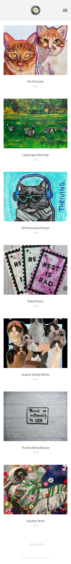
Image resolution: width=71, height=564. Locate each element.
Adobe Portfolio (42, 557)
